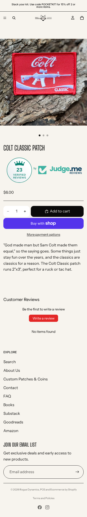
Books (8, 405)
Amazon (10, 430)
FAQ (7, 396)
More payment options (43, 234)
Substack (11, 413)
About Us (11, 370)
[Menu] (5, 18)
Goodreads (13, 422)
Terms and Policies (43, 498)
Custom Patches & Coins (25, 379)
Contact (10, 387)
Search (9, 362)
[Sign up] (77, 472)
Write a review (43, 318)
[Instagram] (47, 507)
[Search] (14, 18)
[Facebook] (39, 507)
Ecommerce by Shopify (63, 489)
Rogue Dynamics (29, 489)
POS (42, 489)
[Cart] (82, 18)
